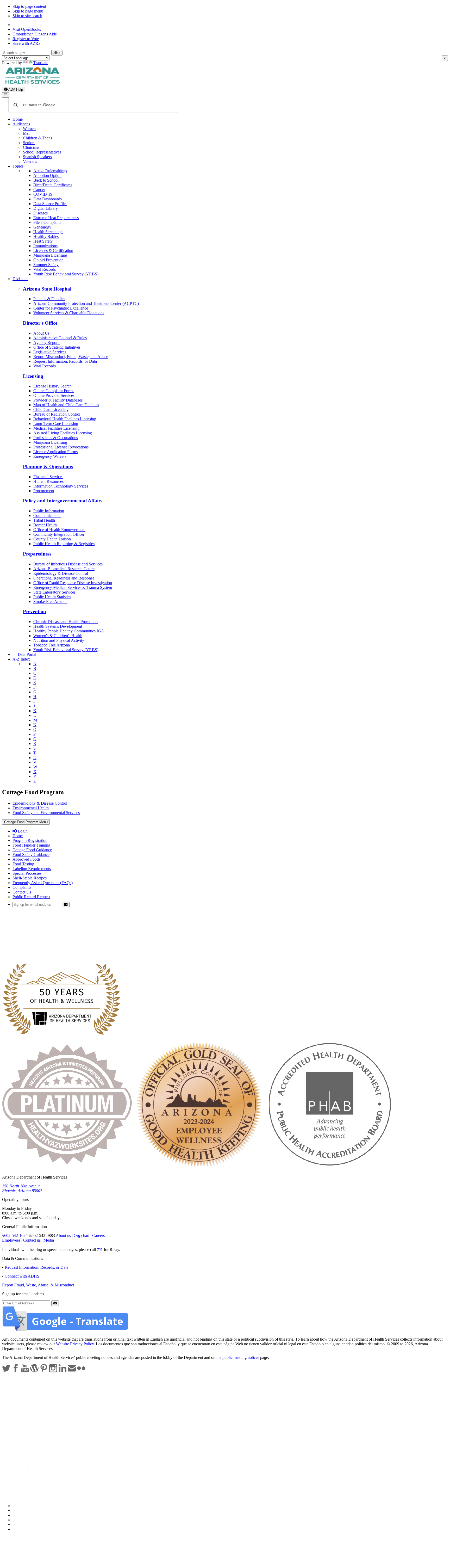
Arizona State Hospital (47, 289)
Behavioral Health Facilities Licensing (64, 419)
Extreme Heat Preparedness (56, 217)
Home (17, 119)
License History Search (52, 386)
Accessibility (23, 1515)
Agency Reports (46, 342)
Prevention (34, 611)
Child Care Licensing (50, 409)
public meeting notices (240, 1357)
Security (19, 1524)
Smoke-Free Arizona (50, 601)
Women (29, 128)
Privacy (18, 1510)
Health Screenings (48, 232)
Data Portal (27, 654)
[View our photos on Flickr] (81, 1371)
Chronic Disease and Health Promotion (65, 621)
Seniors (29, 142)
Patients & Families (49, 299)
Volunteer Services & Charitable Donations (68, 313)
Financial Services (48, 476)
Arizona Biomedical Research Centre (64, 568)
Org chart (81, 1235)
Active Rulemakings (50, 171)
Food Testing (23, 864)
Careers (98, 1235)
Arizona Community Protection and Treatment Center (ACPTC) (86, 303)
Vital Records (44, 269)
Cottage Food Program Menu (26, 822)
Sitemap (19, 1529)
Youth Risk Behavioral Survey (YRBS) (65, 274)
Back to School (46, 180)
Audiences (21, 124)
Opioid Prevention (48, 260)
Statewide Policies (27, 1505)
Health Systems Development (57, 626)
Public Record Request (31, 897)
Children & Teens (37, 138)
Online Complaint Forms (53, 391)
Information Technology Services (60, 486)
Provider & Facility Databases (58, 400)
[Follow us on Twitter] (6, 1371)
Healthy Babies (46, 236)
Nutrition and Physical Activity (58, 640)
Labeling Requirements (31, 868)
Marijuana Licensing (50, 255)
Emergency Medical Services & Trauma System (72, 587)
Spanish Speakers (37, 157)
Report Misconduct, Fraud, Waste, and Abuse (70, 356)
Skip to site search (27, 16)
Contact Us (21, 892)
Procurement (43, 491)
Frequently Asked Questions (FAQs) (42, 882)
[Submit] (66, 904)
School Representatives (42, 152)
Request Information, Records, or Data (65, 361)
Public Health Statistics (52, 597)
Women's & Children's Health (57, 635)
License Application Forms (55, 451)
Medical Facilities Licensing (56, 428)
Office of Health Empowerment (59, 529)
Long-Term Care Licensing (55, 423)
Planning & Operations (48, 466)
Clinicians (31, 147)
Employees (11, 1240)
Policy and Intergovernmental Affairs (62, 500)
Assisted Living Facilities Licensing (62, 433)
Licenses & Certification (53, 250)
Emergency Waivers (49, 456)
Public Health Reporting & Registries (64, 543)
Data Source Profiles (50, 203)
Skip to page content (29, 6)
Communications (47, 515)
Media (48, 1240)
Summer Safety (46, 264)
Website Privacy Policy (75, 1344)
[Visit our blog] (35, 1371)
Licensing (33, 376)
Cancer (39, 189)
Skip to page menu (27, 11)
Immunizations (45, 246)
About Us (41, 333)
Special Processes (26, 873)
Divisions (20, 278)
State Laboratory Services (54, 592)
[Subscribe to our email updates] (72, 1371)
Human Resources (48, 481)
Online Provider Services (53, 395)
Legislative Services (49, 352)
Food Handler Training (31, 845)
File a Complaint (47, 222)
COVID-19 (42, 194)
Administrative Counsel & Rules (60, 338)
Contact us (32, 1240)
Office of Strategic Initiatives (56, 347)
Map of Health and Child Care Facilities (66, 405)
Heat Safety (43, 241)
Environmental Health (30, 808)
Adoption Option (47, 175)
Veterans (30, 161)
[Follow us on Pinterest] (44, 1371)
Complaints (21, 887)
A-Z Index (21, 659)
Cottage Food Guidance (32, 850)
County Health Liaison (52, 539)
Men (26, 133)
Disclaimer (21, 1520)
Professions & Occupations (55, 437)
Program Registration (29, 840)
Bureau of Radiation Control (56, 414)
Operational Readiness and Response (63, 578)
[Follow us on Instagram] (53, 1371)
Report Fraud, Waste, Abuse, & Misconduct (38, 1285)
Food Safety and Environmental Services (46, 812)
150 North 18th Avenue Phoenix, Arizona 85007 (22, 1188)
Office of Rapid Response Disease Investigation (72, 583)
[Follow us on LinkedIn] (63, 1371)
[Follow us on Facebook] (16, 1371)
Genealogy (42, 227)
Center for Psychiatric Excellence (60, 308)
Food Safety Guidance (30, 854)
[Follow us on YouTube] (25, 1371)
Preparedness (37, 554)
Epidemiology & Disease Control (60, 573)
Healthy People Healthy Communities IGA (68, 631)
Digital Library (45, 208)
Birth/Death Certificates (52, 185)
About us (63, 1235)
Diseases (40, 213)
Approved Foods (26, 859)
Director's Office (40, 323)
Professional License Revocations (61, 447)
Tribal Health (44, 520)
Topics (17, 166)
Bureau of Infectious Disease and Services (68, 564)
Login (22, 831)
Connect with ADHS (22, 1276)
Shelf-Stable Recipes (29, 878)
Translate (40, 62)
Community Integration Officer (58, 534)
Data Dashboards (47, 199)
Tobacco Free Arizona (51, 645)
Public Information (48, 511)
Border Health (45, 525)
